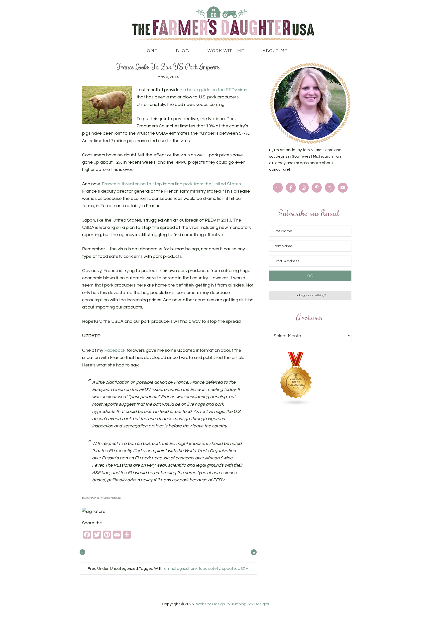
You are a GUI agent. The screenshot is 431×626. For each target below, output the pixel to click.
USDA (243, 569)
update (229, 569)
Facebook (114, 350)
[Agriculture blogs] (296, 405)
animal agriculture (180, 569)
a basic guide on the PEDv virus (215, 89)
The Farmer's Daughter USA (215, 23)
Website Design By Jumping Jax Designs (232, 604)
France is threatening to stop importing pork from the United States (171, 184)
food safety (209, 569)
